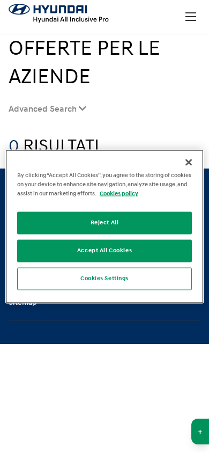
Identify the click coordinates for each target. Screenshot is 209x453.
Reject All (105, 222)
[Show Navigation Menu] (191, 17)
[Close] (188, 162)
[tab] (47, 109)
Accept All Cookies (104, 250)
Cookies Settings (104, 278)
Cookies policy (119, 194)
